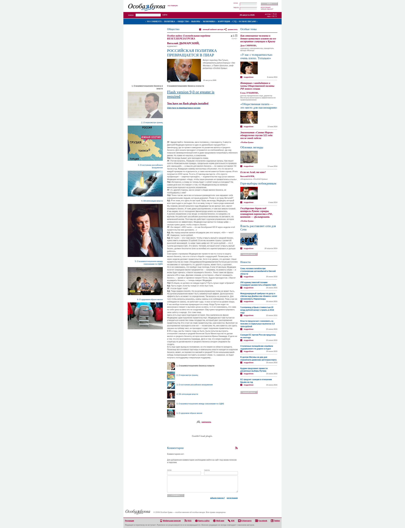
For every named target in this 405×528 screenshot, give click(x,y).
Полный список (249, 254)
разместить (233, 29)
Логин (236, 3)
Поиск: (131, 15)
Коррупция (224, 21)
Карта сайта (203, 521)
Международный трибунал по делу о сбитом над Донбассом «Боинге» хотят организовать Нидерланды (258, 296)
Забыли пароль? (267, 9)
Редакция (129, 521)
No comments (154, 21)
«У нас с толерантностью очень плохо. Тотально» (256, 56)
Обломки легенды (251, 147)
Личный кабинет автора (213, 29)
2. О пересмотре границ (152, 122)
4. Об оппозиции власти (152, 201)
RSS (189, 521)
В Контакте (246, 521)
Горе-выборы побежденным (258, 183)
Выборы (195, 21)
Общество (183, 21)
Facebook (262, 521)
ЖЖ (232, 521)
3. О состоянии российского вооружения (195, 385)
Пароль (236, 7)
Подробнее (248, 77)
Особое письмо (247, 21)
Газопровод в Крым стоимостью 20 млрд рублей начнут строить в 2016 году (257, 310)
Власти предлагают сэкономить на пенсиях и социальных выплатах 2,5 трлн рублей (257, 324)
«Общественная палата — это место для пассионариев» (258, 105)
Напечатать (206, 422)
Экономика (208, 21)
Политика (169, 21)
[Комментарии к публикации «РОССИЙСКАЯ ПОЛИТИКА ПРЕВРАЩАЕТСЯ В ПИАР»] (236, 448)
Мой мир (220, 521)
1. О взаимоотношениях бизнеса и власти (195, 366)
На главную (173, 5)
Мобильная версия (172, 521)
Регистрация (265, 7)
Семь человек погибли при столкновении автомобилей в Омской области (258, 271)
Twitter (277, 521)
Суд (234, 21)
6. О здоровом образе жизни (150, 299)
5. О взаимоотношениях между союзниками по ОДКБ (200, 404)
